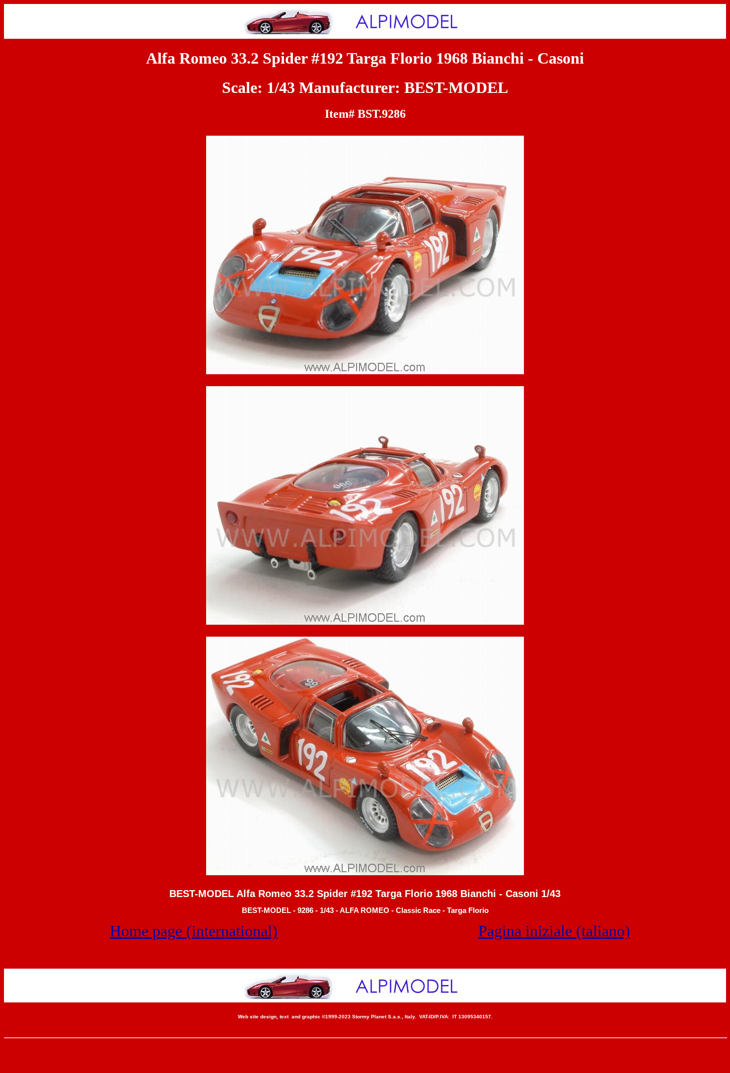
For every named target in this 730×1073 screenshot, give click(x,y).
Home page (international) (194, 931)
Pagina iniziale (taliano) (554, 931)
